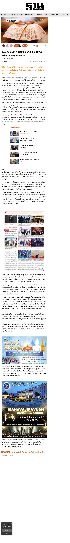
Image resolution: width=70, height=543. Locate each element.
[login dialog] (67, 14)
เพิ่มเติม (3, 528)
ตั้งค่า (7, 533)
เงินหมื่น (11, 455)
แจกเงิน (31, 452)
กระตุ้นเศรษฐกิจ (15, 452)
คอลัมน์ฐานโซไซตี (39, 452)
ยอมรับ (6, 530)
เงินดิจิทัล (24, 452)
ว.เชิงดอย (4, 455)
